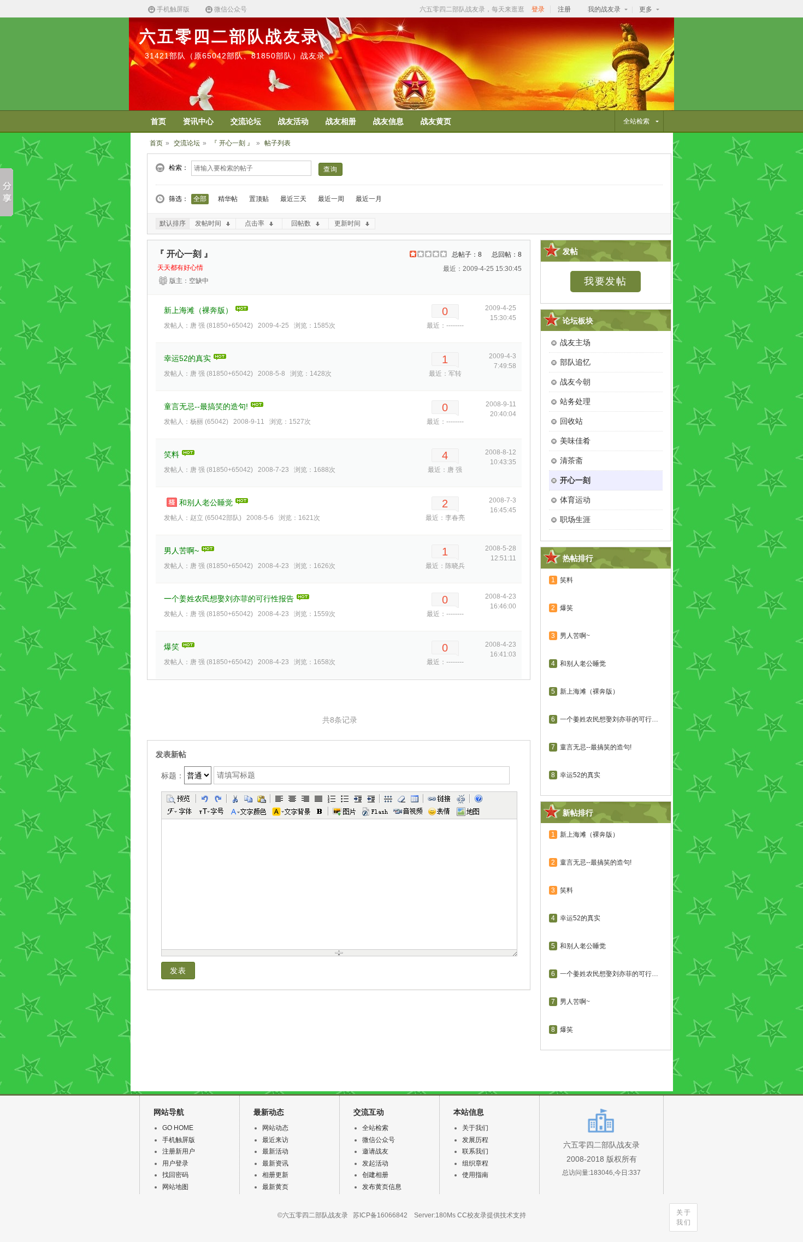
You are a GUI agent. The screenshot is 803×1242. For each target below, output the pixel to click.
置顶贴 (259, 199)
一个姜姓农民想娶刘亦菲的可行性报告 (229, 598)
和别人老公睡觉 (206, 502)
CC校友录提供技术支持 (491, 1215)
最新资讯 (275, 1163)
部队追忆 (575, 362)
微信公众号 (230, 9)
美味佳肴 (575, 440)
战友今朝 (575, 381)
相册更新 (275, 1175)
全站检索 (375, 1128)
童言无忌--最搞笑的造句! (206, 406)
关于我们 (684, 1217)
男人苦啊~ (181, 550)
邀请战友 (375, 1151)
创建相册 (375, 1175)
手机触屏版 (173, 9)
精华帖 (228, 199)
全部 (199, 199)
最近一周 (331, 199)
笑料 (171, 454)
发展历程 (475, 1140)
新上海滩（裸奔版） (198, 310)
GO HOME (177, 1128)
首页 (156, 143)
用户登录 (175, 1163)
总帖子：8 (467, 254)
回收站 (571, 421)
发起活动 (375, 1163)
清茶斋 (571, 460)
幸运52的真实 (187, 358)
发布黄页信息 (382, 1187)
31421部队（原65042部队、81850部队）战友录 (235, 55)
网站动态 (275, 1128)
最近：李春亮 (445, 518)
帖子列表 (277, 143)
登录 (538, 9)
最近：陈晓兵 (445, 566)
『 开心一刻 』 (232, 143)
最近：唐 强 (445, 470)
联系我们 (475, 1151)
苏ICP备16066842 (380, 1215)
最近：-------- (445, 325)
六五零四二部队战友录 (229, 36)
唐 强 (197, 325)
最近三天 (293, 199)
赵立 (196, 518)
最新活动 (275, 1151)
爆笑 (171, 646)
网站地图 (175, 1187)
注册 (564, 9)
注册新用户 (178, 1151)
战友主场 (575, 342)
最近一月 (369, 199)
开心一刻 (575, 480)
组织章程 (475, 1163)
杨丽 (196, 421)
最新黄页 (275, 1187)
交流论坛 (187, 143)
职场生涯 (575, 519)
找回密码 (175, 1175)
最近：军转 (445, 373)
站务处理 (575, 401)
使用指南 (475, 1175)
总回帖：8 (507, 254)
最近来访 (275, 1140)
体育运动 (575, 499)
